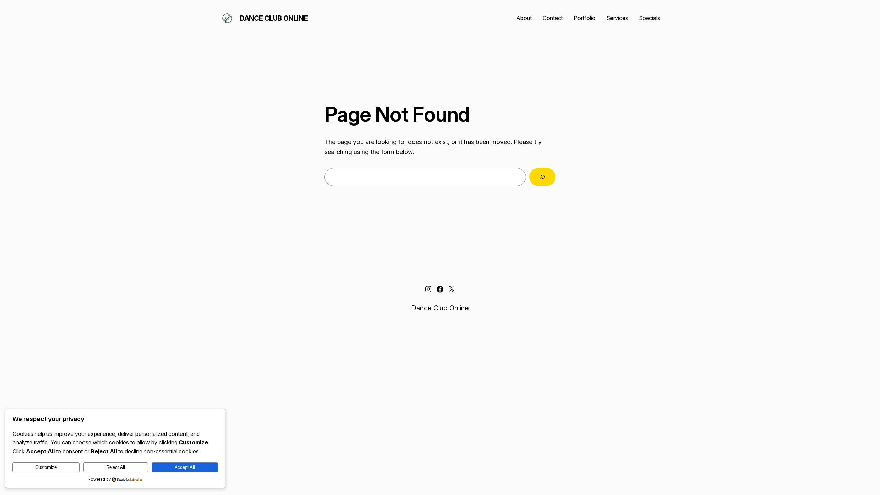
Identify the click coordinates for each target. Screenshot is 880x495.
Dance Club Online (274, 18)
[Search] (542, 177)
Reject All (115, 467)
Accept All (185, 467)
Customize (46, 467)
